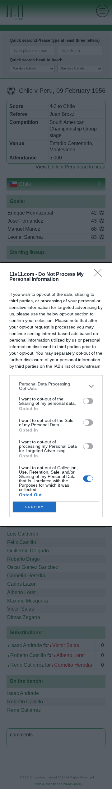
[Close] (100, 275)
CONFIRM (34, 506)
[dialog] (56, 394)
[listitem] (56, 386)
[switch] (88, 401)
